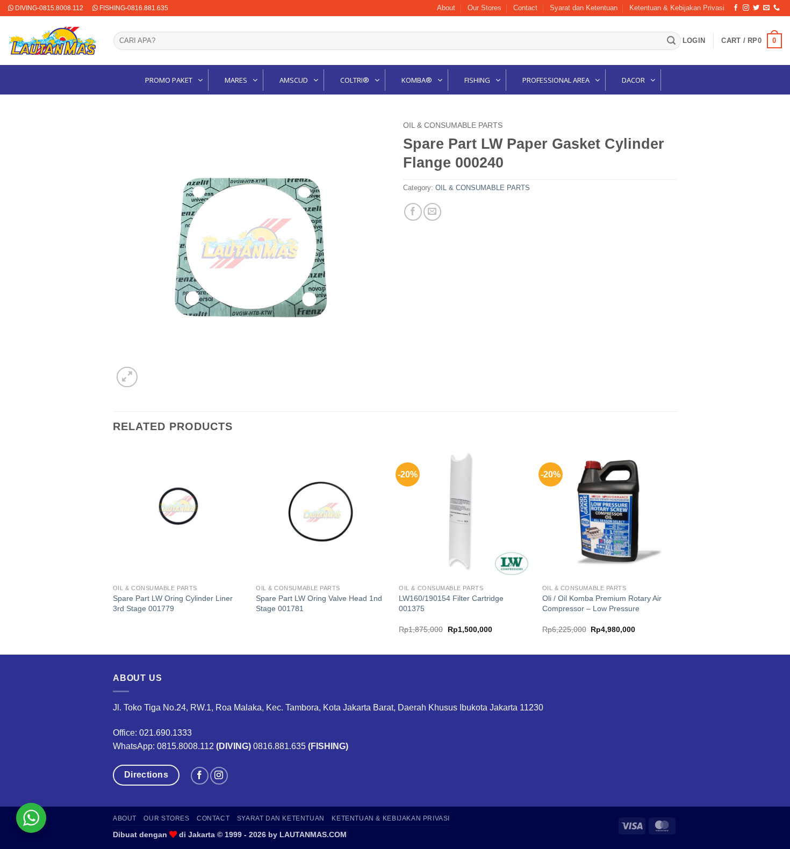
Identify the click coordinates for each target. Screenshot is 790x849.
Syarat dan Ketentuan (583, 8)
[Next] (674, 549)
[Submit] (671, 41)
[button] (694, 40)
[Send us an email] (766, 8)
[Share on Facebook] (413, 212)
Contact (525, 8)
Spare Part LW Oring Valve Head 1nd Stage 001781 (319, 603)
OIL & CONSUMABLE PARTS (452, 125)
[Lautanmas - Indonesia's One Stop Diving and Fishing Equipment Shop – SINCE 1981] (52, 41)
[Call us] (776, 8)
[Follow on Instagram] (746, 8)
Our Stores (484, 8)
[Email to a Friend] (432, 212)
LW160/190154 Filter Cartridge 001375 (451, 603)
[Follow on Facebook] (735, 8)
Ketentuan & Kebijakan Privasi (676, 8)
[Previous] (113, 549)
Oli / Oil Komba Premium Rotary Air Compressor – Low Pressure (602, 603)
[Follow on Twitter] (756, 8)
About (446, 8)
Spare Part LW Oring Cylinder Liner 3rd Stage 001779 (173, 603)
